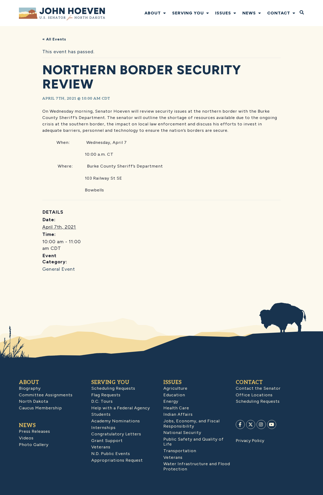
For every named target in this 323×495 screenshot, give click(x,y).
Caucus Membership (40, 408)
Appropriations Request (117, 460)
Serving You (188, 13)
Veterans (100, 447)
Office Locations (254, 395)
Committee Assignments (46, 395)
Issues (223, 13)
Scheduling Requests (113, 388)
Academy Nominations (115, 421)
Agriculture (175, 388)
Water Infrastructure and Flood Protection (196, 466)
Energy (170, 401)
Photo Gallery (33, 444)
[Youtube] (271, 424)
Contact (278, 13)
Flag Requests (106, 395)
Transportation (179, 450)
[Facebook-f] (240, 424)
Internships (103, 427)
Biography (30, 388)
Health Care (176, 408)
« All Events (54, 39)
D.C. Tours (102, 401)
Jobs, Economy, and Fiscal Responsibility (191, 423)
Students (101, 414)
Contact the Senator (258, 388)
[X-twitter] (250, 424)
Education (174, 395)
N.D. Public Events (110, 453)
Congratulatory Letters (116, 434)
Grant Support (107, 440)
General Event (58, 269)
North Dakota (33, 401)
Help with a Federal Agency (120, 408)
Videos (26, 438)
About (152, 13)
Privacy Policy (250, 440)
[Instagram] (261, 424)
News (249, 13)
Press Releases (34, 431)
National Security (182, 432)
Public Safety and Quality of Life (193, 442)
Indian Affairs (178, 414)
